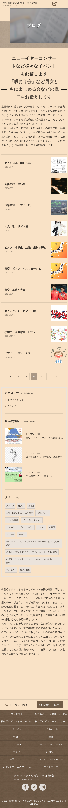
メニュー (10, 534)
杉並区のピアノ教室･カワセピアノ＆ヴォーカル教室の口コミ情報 (32, 561)
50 (57, 376)
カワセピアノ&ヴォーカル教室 (19, 513)
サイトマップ (51, 767)
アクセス (41, 527)
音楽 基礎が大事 (15, 289)
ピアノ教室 (25, 569)
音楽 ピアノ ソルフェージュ (23, 268)
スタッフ (10, 506)
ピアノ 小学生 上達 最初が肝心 (25, 247)
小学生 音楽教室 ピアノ (20, 332)
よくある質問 (12, 520)
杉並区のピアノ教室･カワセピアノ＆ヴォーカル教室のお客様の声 (32, 543)
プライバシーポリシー (31, 520)
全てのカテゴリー (16, 400)
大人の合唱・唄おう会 (18, 163)
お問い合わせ (42, 513)
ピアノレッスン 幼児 (18, 353)
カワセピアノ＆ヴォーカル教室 (19, 527)
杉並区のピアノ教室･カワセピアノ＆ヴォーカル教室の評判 (31, 552)
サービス (22, 534)
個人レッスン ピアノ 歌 (20, 311)
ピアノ (21, 506)
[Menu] (62, 4)
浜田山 (31, 506)
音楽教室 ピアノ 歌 (18, 205)
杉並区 (52, 527)
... (50, 376)
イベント (12, 405)
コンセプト (11, 569)
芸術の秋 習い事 (15, 184)
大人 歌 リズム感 (16, 226)
